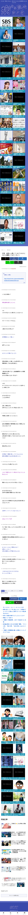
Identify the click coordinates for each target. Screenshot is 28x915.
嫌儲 (3, 590)
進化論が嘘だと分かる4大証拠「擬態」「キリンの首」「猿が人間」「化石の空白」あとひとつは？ (15, 626)
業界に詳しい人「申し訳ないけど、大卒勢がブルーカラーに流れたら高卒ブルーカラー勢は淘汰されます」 (14, 611)
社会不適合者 (5, 592)
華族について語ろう (8, 617)
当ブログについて (14, 910)
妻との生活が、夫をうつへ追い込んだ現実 (13, 607)
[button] (18, 262)
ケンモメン (9, 590)
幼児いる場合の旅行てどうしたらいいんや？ (14, 615)
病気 (21, 590)
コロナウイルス (16, 590)
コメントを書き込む (14, 895)
